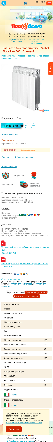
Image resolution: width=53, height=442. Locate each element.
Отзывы (42, 292)
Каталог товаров (17, 56)
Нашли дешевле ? (9, 134)
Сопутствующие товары (26, 296)
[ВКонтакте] (15, 274)
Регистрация (31, 18)
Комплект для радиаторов (20, 284)
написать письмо (17, 39)
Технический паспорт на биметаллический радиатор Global (25, 248)
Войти (19, 18)
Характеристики (15, 292)
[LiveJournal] (26, 274)
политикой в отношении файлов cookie (24, 422)
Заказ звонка (17, 41)
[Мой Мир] (23, 274)
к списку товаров (12, 279)
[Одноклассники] (21, 274)
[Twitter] (18, 274)
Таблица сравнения (24, 157)
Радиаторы (32, 56)
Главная (5, 56)
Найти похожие (9, 166)
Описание (31, 292)
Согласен (14, 429)
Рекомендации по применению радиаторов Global (24, 263)
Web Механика (40, 441)
